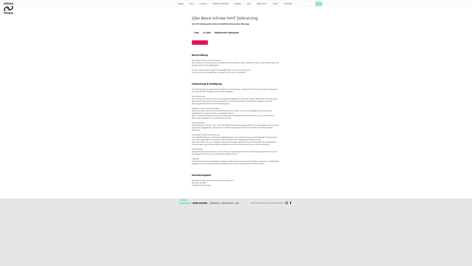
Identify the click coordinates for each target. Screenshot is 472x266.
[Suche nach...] (318, 4)
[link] (200, 42)
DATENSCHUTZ (227, 203)
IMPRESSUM (215, 203)
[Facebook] (290, 203)
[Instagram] (286, 203)
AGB (237, 203)
